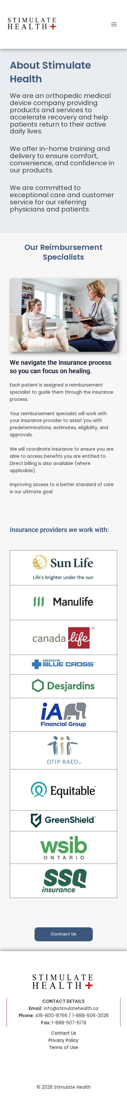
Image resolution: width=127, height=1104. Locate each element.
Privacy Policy (63, 1040)
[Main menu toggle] (114, 24)
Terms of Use (63, 1047)
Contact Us (63, 1033)
